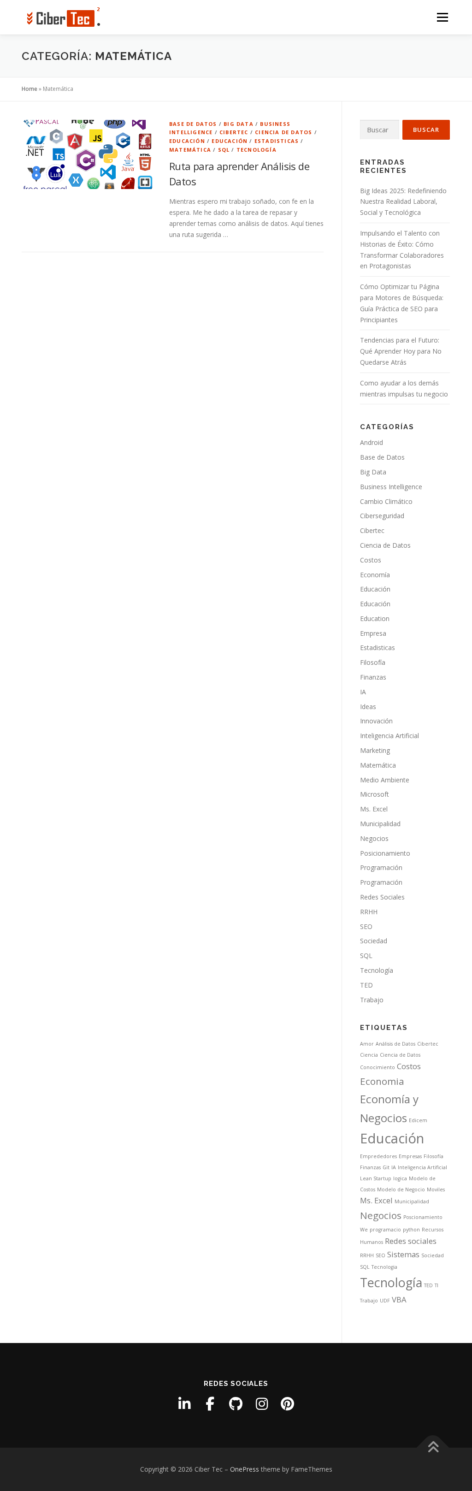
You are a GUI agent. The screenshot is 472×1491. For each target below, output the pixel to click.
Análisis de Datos (395, 1044)
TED (366, 985)
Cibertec (233, 132)
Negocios (374, 838)
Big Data (239, 123)
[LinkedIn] (184, 1404)
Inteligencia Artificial (389, 735)
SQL (224, 149)
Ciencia (369, 1055)
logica (400, 1178)
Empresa (373, 633)
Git (386, 1167)
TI (436, 1285)
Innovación (376, 720)
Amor (367, 1044)
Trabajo (372, 999)
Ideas (368, 706)
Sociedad (373, 940)
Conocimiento (377, 1067)
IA (363, 691)
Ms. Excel (374, 809)
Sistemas (403, 1254)
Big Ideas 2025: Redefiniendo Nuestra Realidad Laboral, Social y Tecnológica (403, 201)
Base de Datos (193, 123)
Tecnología (256, 149)
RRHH (369, 911)
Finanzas (373, 677)
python (411, 1229)
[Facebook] (210, 1404)
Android (371, 442)
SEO (366, 926)
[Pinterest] (288, 1404)
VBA (399, 1299)
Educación (187, 140)
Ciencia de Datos (283, 132)
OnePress (244, 1469)
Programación (381, 867)
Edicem (418, 1120)
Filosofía (372, 662)
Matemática (190, 149)
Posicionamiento (385, 853)
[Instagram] (262, 1404)
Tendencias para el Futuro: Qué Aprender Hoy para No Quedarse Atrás (401, 351)
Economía (375, 574)
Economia (382, 1081)
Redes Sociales (382, 897)
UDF (385, 1300)
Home (29, 89)
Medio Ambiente (384, 779)
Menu (442, 17)
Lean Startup (375, 1178)
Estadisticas (276, 140)
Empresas (410, 1156)
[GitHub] (236, 1404)
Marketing (375, 750)
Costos (370, 560)
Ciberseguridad (382, 515)
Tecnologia (384, 1267)
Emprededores (378, 1156)
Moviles (436, 1189)
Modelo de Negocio (401, 1189)
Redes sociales (411, 1241)
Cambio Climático (386, 501)
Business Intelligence (391, 486)
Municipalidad (380, 823)
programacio (385, 1229)
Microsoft (374, 794)
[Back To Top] (433, 1447)
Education (374, 618)
